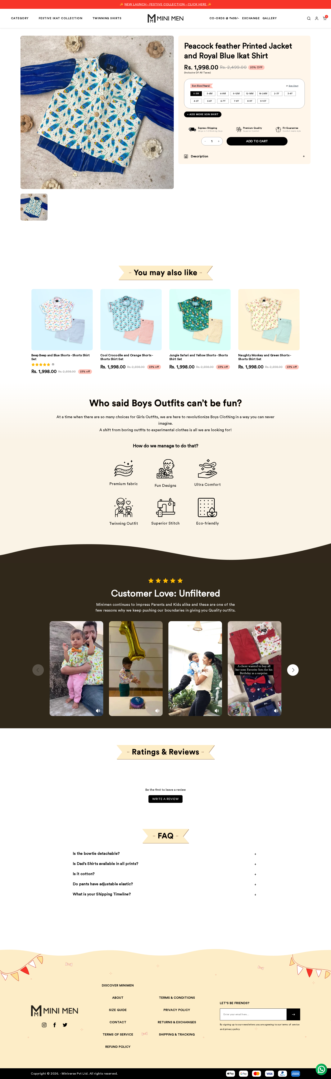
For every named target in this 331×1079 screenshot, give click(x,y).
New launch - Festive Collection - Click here (166, 4)
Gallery (270, 18)
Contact (118, 1022)
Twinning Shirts (107, 18)
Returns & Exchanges (177, 1022)
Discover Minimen (118, 985)
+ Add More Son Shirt (202, 114)
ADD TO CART (257, 141)
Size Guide (118, 1010)
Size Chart (293, 86)
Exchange (251, 18)
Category (20, 18)
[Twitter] (65, 1025)
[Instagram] (44, 1025)
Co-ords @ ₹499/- (224, 18)
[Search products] (309, 18)
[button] (87, 320)
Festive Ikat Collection (61, 18)
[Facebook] (54, 1025)
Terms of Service (118, 1034)
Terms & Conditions (177, 997)
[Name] (293, 1014)
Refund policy (118, 1046)
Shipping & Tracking (177, 1034)
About (118, 997)
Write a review (165, 799)
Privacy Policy (177, 1010)
